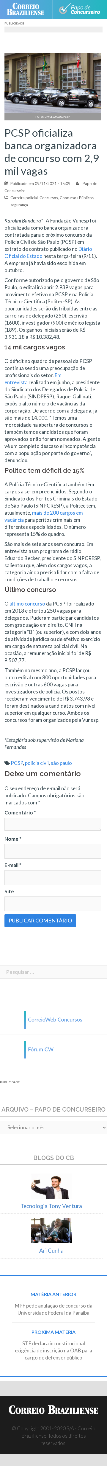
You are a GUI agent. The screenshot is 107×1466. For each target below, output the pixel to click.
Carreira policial (24, 197)
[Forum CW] (53, 1049)
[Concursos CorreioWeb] (53, 1019)
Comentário (20, 812)
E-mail (12, 865)
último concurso (27, 604)
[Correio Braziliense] (28, 9)
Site (9, 891)
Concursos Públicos (77, 197)
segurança (19, 204)
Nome (12, 839)
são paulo (61, 763)
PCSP (17, 763)
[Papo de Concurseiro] (79, 9)
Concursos (49, 197)
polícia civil (37, 763)
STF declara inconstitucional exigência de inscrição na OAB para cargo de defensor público (53, 1350)
